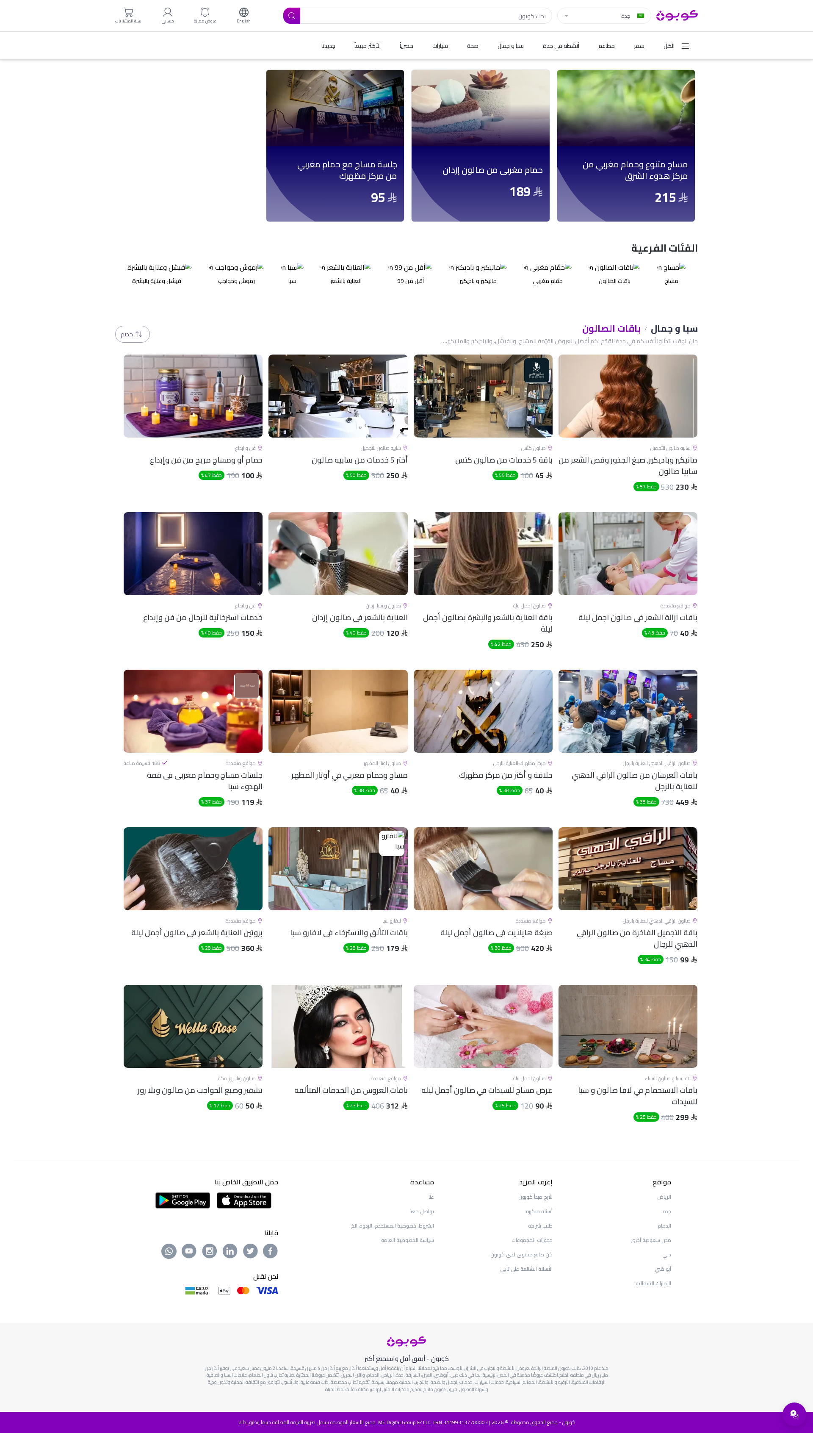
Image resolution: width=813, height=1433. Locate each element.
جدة (667, 1211)
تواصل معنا (421, 1211)
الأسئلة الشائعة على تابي (526, 1269)
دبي (666, 1254)
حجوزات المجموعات (532, 1240)
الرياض (664, 1197)
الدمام (664, 1226)
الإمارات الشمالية (653, 1283)
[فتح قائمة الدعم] (794, 1414)
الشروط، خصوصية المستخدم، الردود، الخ (392, 1226)
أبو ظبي (663, 1269)
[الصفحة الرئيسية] (677, 14)
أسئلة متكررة (539, 1211)
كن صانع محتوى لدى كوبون (521, 1254)
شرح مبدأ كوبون (535, 1197)
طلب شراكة (540, 1226)
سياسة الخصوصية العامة (407, 1240)
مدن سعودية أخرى (650, 1240)
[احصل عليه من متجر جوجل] (182, 1199)
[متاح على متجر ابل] (244, 1199)
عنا (431, 1197)
